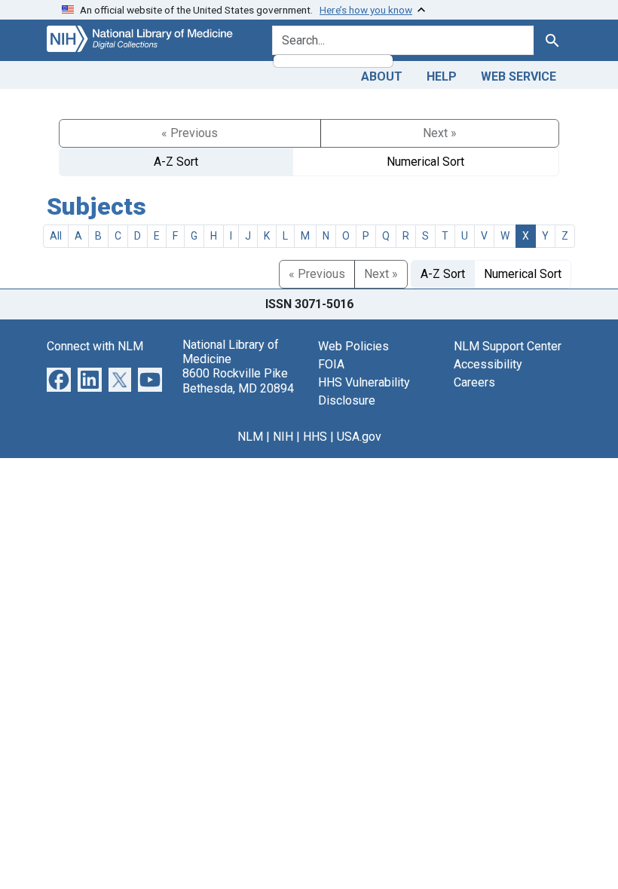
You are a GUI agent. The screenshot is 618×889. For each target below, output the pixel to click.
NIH (283, 436)
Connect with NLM (95, 346)
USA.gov (359, 436)
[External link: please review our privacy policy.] (59, 378)
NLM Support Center (507, 346)
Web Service (518, 76)
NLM (250, 436)
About (381, 76)
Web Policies (353, 346)
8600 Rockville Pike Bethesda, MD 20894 (238, 380)
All (56, 236)
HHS (315, 436)
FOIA (331, 364)
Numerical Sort (425, 161)
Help (442, 76)
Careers (474, 382)
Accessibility (488, 364)
